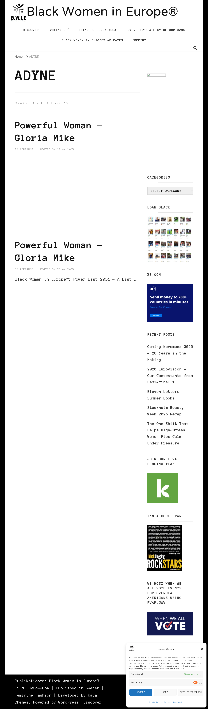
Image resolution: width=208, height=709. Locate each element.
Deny (165, 692)
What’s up (59, 30)
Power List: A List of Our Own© (155, 30)
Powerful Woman (54, 113)
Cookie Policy (156, 702)
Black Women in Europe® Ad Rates (92, 40)
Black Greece (26, 113)
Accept (141, 692)
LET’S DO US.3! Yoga (97, 30)
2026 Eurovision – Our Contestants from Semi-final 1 (170, 375)
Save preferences (191, 692)
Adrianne (26, 149)
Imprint (139, 40)
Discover (31, 30)
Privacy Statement (173, 702)
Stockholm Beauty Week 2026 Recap (165, 411)
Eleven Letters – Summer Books (165, 395)
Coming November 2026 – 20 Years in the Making (170, 353)
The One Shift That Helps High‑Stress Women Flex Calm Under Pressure (168, 433)
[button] (201, 649)
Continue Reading (29, 288)
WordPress (68, 702)
